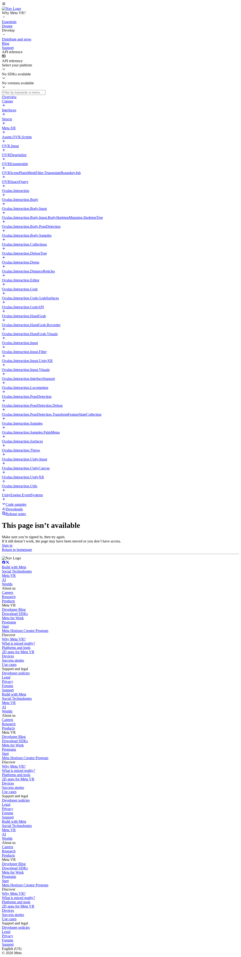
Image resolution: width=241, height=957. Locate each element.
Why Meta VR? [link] (14, 639)
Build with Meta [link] (14, 567)
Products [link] (8, 601)
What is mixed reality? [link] (18, 643)
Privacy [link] (7, 682)
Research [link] (9, 597)
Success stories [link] (13, 660)
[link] (11, 9)
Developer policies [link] (16, 673)
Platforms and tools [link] (16, 648)
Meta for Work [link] (13, 618)
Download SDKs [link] (15, 614)
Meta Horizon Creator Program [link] (25, 631)
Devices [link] (8, 656)
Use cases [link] (9, 665)
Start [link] (5, 626)
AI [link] (4, 580)
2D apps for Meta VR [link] (18, 652)
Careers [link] (7, 592)
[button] (120, 4)
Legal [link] (6, 677)
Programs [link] (9, 622)
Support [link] (8, 690)
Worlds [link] (7, 584)
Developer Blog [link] (14, 609)
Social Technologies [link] (17, 571)
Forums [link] (7, 686)
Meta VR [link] (9, 576)
